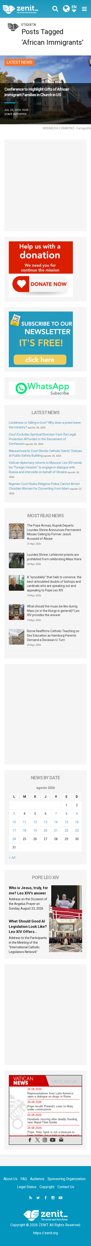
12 (35, 822)
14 (56, 822)
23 (77, 830)
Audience (37, 1179)
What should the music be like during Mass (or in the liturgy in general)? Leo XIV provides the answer (53, 611)
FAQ (24, 1179)
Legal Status (26, 1187)
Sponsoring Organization (66, 1179)
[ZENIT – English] (25, 9)
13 (45, 822)
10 (14, 822)
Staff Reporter (15, 114)
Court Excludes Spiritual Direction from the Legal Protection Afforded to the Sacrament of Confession (42, 439)
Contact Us (65, 1187)
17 (14, 830)
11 (24, 822)
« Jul (12, 857)
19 (35, 830)
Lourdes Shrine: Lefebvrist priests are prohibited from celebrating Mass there (54, 557)
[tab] (27, 1080)
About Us (10, 1179)
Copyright (47, 1187)
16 (77, 822)
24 (14, 839)
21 (56, 830)
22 (66, 830)
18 (24, 830)
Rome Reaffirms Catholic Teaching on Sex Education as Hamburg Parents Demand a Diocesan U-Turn (53, 635)
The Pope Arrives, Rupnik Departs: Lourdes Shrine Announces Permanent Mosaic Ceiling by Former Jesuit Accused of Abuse (54, 532)
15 (66, 822)
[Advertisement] (45, 185)
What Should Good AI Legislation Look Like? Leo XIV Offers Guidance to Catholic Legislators (28, 931)
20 (45, 830)
